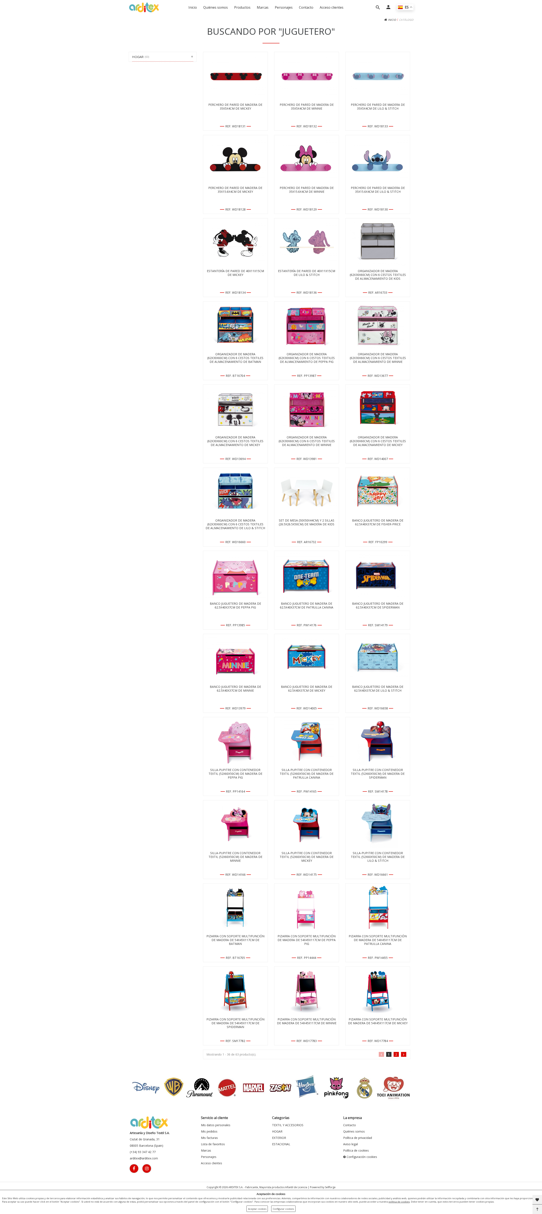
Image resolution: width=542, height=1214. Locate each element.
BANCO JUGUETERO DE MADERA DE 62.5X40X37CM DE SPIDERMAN (377, 605)
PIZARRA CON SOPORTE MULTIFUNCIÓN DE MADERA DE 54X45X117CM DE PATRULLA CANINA (378, 940)
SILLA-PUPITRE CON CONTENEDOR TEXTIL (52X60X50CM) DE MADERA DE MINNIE (235, 857)
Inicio (192, 7)
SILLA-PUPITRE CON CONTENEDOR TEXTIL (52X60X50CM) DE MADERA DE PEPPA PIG (235, 773)
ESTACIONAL (281, 1144)
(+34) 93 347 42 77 (143, 1152)
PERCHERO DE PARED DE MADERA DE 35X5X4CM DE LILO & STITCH (378, 106)
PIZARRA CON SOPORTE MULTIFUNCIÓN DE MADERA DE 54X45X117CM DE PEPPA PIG (307, 940)
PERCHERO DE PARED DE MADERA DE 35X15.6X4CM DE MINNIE (307, 190)
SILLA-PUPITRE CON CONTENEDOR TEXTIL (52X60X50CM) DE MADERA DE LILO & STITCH (378, 857)
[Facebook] (134, 1168)
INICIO (391, 20)
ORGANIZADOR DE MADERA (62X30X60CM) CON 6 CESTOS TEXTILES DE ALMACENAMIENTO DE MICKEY (235, 441)
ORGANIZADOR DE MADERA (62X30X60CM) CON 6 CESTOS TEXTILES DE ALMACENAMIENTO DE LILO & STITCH (235, 524)
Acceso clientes (331, 7)
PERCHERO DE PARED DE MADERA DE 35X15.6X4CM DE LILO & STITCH (378, 190)
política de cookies (399, 1201)
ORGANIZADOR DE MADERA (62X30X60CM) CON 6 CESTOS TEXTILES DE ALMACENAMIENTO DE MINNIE (378, 358)
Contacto (306, 7)
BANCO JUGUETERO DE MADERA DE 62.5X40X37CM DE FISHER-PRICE (377, 522)
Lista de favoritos (213, 1144)
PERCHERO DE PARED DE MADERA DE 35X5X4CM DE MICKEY (235, 106)
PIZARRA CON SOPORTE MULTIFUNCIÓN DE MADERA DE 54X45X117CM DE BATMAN (235, 940)
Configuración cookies (361, 1157)
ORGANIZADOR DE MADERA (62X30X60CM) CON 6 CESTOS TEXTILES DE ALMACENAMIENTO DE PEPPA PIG (307, 358)
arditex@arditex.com (144, 1158)
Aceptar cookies (257, 1208)
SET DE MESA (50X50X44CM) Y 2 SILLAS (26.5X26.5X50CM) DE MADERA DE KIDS (306, 522)
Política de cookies (356, 1150)
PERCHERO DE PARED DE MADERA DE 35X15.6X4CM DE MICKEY (235, 190)
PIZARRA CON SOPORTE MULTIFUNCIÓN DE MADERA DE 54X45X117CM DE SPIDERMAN (235, 1023)
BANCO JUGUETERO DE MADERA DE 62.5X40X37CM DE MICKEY (306, 688)
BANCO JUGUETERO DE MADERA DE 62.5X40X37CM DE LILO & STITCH (377, 688)
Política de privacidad (357, 1138)
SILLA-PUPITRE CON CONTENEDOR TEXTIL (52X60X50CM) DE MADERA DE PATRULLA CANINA (306, 773)
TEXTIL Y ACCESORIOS (287, 1125)
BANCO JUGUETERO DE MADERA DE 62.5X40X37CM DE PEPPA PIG (235, 605)
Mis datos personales (215, 1125)
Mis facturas (209, 1138)
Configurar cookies (283, 1208)
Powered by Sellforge (323, 1187)
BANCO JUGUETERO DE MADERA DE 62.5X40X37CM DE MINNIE (235, 688)
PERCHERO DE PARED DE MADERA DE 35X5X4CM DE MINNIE (307, 106)
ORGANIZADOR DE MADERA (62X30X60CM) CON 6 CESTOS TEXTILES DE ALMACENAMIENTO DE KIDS (378, 275)
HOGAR (277, 1131)
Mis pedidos (209, 1131)
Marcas (262, 7)
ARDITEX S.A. (235, 1187)
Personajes (284, 7)
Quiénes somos (215, 7)
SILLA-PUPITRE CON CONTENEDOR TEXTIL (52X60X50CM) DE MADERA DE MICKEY (306, 857)
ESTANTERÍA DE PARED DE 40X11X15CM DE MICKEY (235, 273)
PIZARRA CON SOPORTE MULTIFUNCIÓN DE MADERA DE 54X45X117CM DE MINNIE (306, 1021)
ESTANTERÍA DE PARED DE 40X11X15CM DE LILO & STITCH (306, 273)
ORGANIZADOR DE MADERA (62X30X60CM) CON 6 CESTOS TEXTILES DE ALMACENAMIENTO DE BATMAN (235, 358)
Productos (242, 7)
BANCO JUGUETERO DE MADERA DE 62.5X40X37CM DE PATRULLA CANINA (306, 605)
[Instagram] (146, 1168)
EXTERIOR (279, 1138)
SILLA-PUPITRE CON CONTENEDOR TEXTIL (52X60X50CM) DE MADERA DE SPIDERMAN (378, 773)
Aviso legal (350, 1144)
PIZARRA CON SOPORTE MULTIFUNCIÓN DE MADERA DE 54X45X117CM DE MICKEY (378, 1021)
